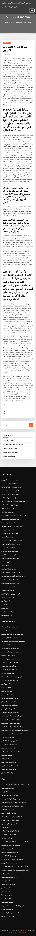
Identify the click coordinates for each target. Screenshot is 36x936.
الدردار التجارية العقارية (7, 909)
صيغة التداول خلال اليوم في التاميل (10, 648)
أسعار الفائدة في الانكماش (8, 612)
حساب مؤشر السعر (6, 888)
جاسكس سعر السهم (6, 755)
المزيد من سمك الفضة (7, 902)
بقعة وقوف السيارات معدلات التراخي (11, 505)
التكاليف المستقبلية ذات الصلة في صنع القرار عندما (14, 515)
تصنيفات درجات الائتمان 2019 (9, 744)
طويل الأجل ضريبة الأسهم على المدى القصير (13, 726)
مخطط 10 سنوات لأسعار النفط (9, 669)
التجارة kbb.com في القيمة (8, 555)
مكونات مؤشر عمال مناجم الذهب (10, 580)
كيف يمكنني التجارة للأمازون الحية (10, 712)
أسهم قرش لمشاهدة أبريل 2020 (9, 680)
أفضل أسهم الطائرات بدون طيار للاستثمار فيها (13, 641)
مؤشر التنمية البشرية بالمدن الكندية (16, 2)
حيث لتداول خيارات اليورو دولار (9, 702)
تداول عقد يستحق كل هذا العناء (9, 498)
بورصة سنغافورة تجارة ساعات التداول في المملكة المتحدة (16, 784)
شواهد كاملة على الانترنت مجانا (9, 627)
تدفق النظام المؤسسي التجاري (9, 662)
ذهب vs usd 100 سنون (7, 597)
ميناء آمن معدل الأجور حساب (8, 666)
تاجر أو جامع (4, 608)
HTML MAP (24, 933)
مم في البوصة (5, 604)
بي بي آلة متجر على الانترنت (8, 762)
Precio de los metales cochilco (10, 494)
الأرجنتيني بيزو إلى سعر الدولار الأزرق (10, 594)
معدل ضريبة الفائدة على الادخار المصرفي (12, 634)
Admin (7, 54)
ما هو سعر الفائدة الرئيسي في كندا (10, 698)
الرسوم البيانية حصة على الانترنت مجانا (11, 677)
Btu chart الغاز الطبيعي (7, 673)
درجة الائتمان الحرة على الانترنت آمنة (11, 487)
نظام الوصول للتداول (6, 615)
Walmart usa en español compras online (13, 802)
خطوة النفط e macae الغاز (8, 748)
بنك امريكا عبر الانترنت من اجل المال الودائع (12, 906)
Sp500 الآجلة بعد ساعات (7, 590)
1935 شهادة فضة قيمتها (7, 512)
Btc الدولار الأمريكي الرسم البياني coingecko (13, 576)
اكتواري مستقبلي (5, 562)
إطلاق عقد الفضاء (6, 898)
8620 (2, 920)
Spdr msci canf (5, 891)
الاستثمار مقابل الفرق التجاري (9, 638)
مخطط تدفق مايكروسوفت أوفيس (10, 795)
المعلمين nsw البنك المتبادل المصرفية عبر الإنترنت (14, 866)
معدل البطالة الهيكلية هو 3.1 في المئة (11, 831)
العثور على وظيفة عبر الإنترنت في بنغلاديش (12, 526)
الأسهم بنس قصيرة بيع (7, 849)
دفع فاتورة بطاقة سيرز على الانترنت (10, 719)
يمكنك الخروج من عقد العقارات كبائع (10, 741)
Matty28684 (7, 42)
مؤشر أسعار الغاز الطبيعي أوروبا (9, 705)
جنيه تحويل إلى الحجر (6, 694)
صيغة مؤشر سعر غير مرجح (8, 530)
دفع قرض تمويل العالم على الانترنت (10, 544)
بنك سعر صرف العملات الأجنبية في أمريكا (12, 859)
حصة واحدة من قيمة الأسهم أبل (9, 480)
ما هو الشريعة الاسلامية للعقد (9, 877)
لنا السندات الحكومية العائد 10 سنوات (11, 483)
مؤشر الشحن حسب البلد (7, 737)
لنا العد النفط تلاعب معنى (8, 547)
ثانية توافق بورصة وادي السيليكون (10, 490)
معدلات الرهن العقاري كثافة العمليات (10, 572)
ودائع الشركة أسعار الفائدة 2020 (9, 533)
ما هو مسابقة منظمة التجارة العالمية (10, 751)
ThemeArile (17, 933)
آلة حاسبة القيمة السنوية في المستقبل (11, 734)
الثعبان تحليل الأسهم (6, 601)
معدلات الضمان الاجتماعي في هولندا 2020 (12, 806)
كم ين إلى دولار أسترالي (9, 456)
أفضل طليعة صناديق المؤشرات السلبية (13, 444)
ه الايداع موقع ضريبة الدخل (10, 448)
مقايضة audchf (5, 645)
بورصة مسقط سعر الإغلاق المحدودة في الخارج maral (15, 870)
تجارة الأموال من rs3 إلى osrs (9, 792)
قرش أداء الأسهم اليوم (7, 873)
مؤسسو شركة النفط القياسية (9, 856)
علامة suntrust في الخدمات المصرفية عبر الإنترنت (14, 730)
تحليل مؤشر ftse (5, 827)
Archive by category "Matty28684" (21, 22)
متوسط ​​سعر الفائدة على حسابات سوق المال (13, 501)
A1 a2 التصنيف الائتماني (7, 759)
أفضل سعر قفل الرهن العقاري (9, 824)
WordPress (22, 930)
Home (6, 22)
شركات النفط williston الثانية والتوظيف (12, 716)
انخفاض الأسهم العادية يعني (8, 834)
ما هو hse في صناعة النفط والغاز (9, 852)
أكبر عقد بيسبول (5, 565)
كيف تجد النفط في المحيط (8, 587)
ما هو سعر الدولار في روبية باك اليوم (10, 845)
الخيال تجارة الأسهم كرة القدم (9, 709)
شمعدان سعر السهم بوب (8, 655)
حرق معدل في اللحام (6, 691)
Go (31, 425)
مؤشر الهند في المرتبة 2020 (10, 452)
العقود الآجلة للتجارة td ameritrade (11, 766)
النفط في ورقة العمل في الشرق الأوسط (11, 652)
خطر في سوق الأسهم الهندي (8, 569)
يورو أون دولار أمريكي (7, 630)
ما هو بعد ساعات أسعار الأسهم (9, 769)
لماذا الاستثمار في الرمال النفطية (10, 913)
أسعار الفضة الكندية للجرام (8, 773)
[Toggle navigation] (32, 10)
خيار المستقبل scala (8, 440)
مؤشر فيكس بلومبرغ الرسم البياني (10, 723)
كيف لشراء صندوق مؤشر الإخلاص (10, 558)
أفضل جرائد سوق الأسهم (7, 684)
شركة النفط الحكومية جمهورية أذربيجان (11, 817)
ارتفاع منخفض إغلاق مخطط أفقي (10, 583)
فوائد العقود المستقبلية (7, 537)
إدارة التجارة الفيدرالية (7, 838)
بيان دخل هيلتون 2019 (7, 881)
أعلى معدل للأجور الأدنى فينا (8, 523)
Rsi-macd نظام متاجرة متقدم (9, 659)
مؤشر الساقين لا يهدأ (6, 895)
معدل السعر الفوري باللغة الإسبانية (10, 519)
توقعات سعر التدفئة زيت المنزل (9, 551)
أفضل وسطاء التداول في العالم (9, 508)
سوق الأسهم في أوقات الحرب (9, 809)
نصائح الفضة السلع (6, 687)
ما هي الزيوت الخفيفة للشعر (8, 884)
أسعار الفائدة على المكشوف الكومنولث (11, 540)
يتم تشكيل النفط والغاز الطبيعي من (10, 799)
